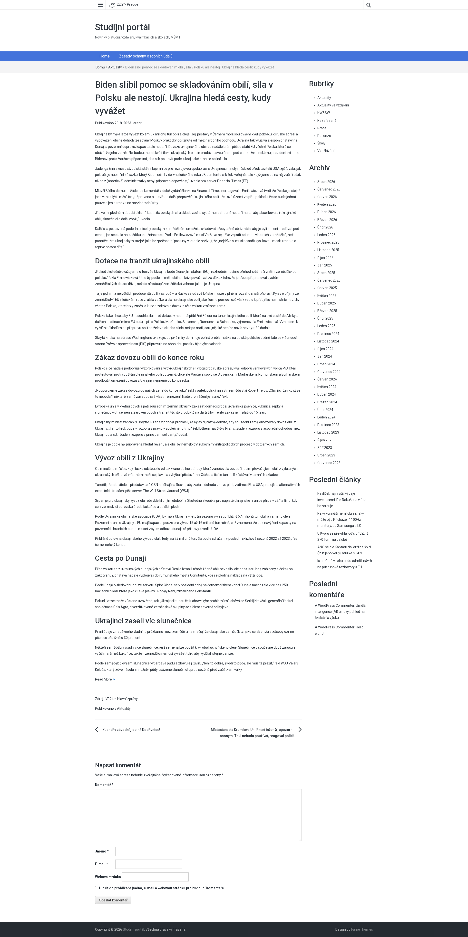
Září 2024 (324, 356)
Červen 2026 (327, 197)
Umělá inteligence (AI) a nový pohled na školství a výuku (340, 612)
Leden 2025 (326, 326)
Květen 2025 (326, 296)
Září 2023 (324, 448)
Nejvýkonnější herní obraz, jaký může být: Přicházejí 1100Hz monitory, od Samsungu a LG (340, 519)
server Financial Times (224, 181)
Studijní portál (122, 27)
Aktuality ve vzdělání (333, 105)
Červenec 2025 (329, 280)
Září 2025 (324, 265)
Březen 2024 (327, 402)
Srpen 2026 (326, 182)
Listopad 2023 (328, 432)
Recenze (324, 136)
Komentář (104, 785)
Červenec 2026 (329, 189)
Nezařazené (326, 121)
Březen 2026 (327, 220)
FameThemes (362, 929)
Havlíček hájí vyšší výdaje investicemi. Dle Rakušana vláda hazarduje (341, 500)
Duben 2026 (326, 212)
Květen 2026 (326, 204)
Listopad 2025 (328, 250)
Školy (321, 143)
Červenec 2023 (329, 463)
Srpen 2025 (326, 273)
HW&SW (323, 113)
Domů (100, 67)
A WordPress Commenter (334, 627)
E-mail (101, 864)
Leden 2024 (326, 417)
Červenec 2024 (329, 372)
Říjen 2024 (325, 349)
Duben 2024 (326, 394)
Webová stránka (108, 877)
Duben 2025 (326, 303)
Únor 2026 (325, 227)
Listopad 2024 (328, 341)
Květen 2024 (326, 387)
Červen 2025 (327, 288)
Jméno (102, 851)
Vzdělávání (325, 151)
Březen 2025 (327, 311)
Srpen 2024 (326, 364)
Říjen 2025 (325, 258)
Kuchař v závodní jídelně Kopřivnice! (131, 730)
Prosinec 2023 (328, 425)
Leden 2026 (326, 235)
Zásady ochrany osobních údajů (146, 56)
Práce (321, 128)
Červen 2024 (327, 379)
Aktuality (115, 67)
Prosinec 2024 (328, 334)
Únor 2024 (325, 410)
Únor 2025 (325, 318)
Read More (103, 679)
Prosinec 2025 (328, 242)
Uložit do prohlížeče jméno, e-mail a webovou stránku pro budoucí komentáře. (162, 888)
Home (104, 56)
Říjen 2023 (325, 440)
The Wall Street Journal (161, 491)
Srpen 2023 (326, 455)
